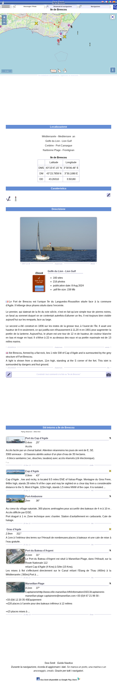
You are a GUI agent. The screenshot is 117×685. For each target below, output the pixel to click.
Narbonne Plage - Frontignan (58, 150)
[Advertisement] (58, 99)
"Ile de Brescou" (58, 374)
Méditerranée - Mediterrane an (58, 136)
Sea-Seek (58, 1)
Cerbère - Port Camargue (58, 145)
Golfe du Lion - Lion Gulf (58, 141)
